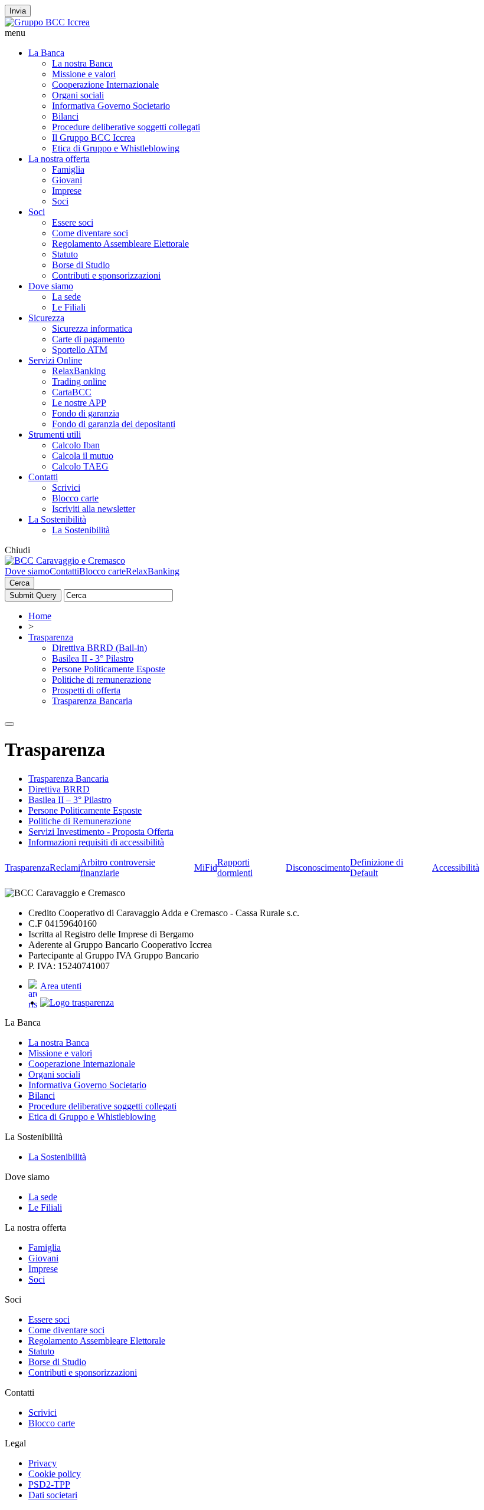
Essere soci (72, 222)
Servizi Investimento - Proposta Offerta (101, 832)
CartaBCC (71, 392)
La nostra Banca (82, 63)
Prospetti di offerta (86, 690)
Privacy (42, 1463)
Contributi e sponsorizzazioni (106, 275)
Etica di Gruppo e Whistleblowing (115, 148)
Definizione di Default (376, 867)
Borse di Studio (81, 265)
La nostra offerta (59, 159)
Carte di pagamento (88, 339)
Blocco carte (75, 498)
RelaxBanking (79, 371)
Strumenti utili (54, 434)
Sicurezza (46, 318)
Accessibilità (455, 868)
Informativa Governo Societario (111, 106)
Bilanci (65, 116)
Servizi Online (55, 360)
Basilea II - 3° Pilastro (92, 658)
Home (39, 616)
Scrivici (66, 488)
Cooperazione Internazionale (105, 85)
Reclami (65, 868)
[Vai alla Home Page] (65, 561)
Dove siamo (50, 286)
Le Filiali (69, 307)
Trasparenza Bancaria (92, 701)
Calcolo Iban (76, 445)
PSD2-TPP (49, 1484)
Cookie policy (54, 1474)
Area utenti (60, 986)
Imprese (66, 191)
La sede (66, 297)
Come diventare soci (90, 233)
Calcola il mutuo (82, 456)
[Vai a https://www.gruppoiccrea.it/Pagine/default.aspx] (47, 22)
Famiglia (68, 169)
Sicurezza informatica (92, 328)
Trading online (79, 381)
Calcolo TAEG (80, 466)
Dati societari (52, 1495)
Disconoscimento (318, 868)
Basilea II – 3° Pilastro (70, 800)
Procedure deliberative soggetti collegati (126, 127)
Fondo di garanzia (85, 413)
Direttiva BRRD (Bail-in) (99, 648)
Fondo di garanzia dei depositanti (113, 424)
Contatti (43, 477)
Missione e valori (84, 74)
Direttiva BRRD (59, 789)
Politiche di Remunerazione (79, 821)
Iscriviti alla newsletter (93, 509)
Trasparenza (50, 637)
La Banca (46, 53)
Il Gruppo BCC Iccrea (93, 138)
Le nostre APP (79, 403)
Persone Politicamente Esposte (108, 669)
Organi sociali (78, 95)
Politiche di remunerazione (101, 680)
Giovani (67, 180)
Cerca (19, 583)
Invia (17, 10)
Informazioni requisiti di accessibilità (96, 842)
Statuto (65, 254)
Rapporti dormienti (235, 867)
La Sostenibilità (57, 519)
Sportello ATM (79, 350)
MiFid (205, 868)
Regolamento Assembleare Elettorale (120, 244)
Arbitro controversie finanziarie (117, 867)
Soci (60, 201)
